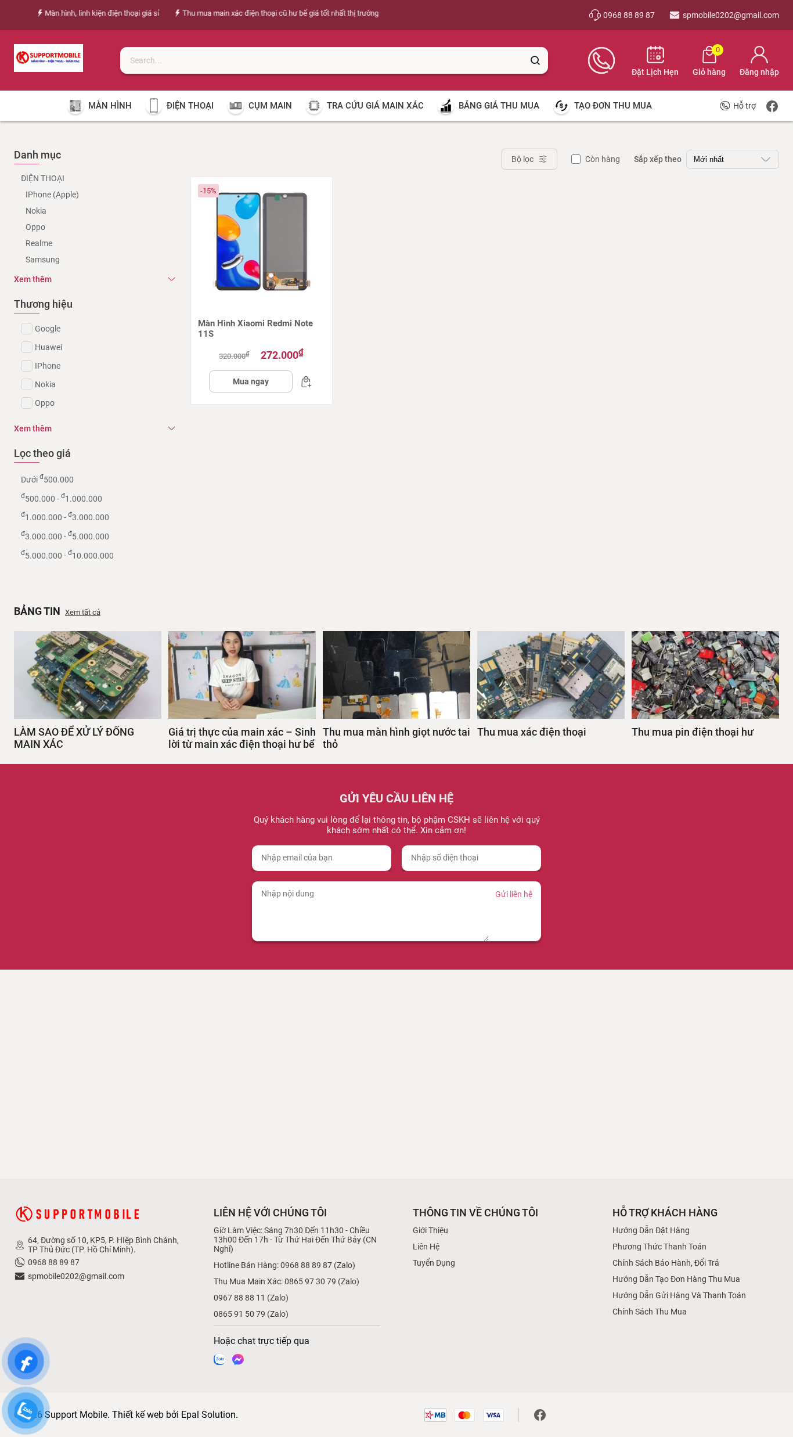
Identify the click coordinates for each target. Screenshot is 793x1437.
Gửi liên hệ (513, 894)
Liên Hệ (426, 1246)
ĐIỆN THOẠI (42, 178)
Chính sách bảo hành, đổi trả (665, 1262)
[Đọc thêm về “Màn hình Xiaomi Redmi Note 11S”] (303, 381)
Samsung (43, 259)
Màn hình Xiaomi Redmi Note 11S (255, 328)
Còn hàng (602, 159)
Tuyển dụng (434, 1262)
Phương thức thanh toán (659, 1246)
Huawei (48, 347)
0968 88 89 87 (54, 1262)
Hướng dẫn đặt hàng (651, 1230)
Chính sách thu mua (649, 1311)
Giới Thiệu (430, 1230)
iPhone (47, 365)
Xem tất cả (82, 612)
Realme (39, 243)
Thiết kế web (138, 1414)
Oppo (35, 227)
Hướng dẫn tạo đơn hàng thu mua (676, 1279)
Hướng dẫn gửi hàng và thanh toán (679, 1295)
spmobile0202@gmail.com (76, 1276)
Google (47, 328)
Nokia (36, 210)
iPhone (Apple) (52, 194)
